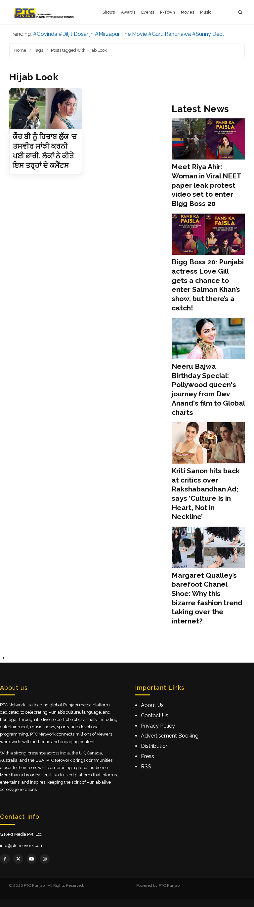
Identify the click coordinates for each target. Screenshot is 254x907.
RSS (146, 766)
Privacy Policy (158, 726)
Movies (187, 12)
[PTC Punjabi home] (44, 12)
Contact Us (154, 715)
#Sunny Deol (208, 34)
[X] (18, 859)
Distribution (155, 746)
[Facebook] (5, 859)
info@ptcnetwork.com (22, 845)
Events (147, 12)
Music (205, 12)
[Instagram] (45, 859)
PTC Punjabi (170, 885)
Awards (128, 12)
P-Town (167, 12)
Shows (109, 12)
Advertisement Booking (169, 736)
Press (147, 756)
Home (20, 50)
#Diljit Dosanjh (76, 34)
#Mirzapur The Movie (121, 34)
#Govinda (45, 34)
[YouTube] (31, 859)
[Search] (240, 12)
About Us (152, 705)
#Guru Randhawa (169, 34)
